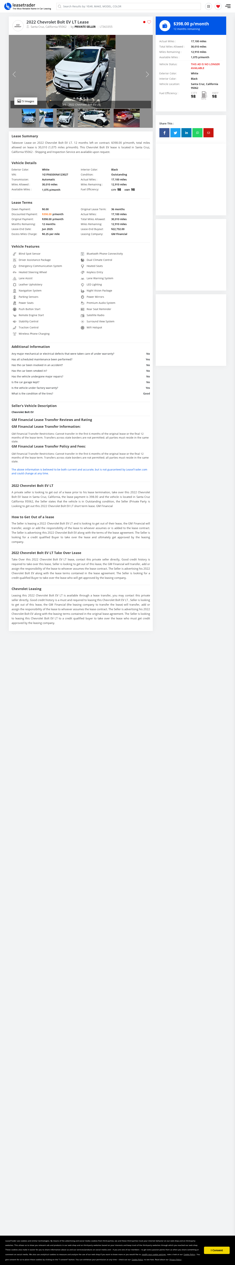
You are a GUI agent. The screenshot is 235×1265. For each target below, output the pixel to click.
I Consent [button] (217, 1250)
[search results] (208, 6)
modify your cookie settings (154, 1254)
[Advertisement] (191, 182)
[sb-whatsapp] (197, 132)
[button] (228, 6)
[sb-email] (208, 132)
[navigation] (74, 98)
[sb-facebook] (164, 132)
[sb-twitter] (175, 132)
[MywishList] (218, 6)
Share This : (166, 123)
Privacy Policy (175, 1259)
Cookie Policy (189, 1254)
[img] (80, 71)
